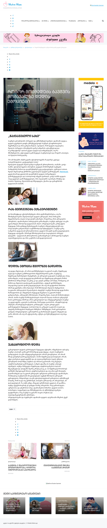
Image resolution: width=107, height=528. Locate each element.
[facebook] (13, 15)
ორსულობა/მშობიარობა (30, 21)
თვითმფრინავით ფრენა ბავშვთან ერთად (57, 466)
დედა (12, 409)
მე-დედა (44, 21)
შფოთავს (64, 172)
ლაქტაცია (72, 21)
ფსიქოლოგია (28, 47)
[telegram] (10, 70)
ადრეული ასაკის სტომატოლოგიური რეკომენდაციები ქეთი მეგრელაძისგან (95, 167)
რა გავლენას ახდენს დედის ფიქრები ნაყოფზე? (13, 507)
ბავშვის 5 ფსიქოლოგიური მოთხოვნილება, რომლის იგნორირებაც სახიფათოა (22, 467)
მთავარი (5, 47)
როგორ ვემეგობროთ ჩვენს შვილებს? (92, 508)
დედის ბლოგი (36, 504)
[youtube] (13, 18)
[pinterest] (10, 62)
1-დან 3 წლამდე (62, 500)
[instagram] (13, 21)
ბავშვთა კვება (92, 188)
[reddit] (10, 67)
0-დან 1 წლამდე (92, 161)
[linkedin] (13, 23)
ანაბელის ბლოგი (37, 509)
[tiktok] (13, 26)
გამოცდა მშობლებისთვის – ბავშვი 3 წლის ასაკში (66, 507)
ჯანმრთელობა (65, 461)
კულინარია (82, 21)
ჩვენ (90, 21)
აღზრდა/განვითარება (58, 21)
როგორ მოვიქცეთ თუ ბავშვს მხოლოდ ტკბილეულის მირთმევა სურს (95, 193)
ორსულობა (9, 500)
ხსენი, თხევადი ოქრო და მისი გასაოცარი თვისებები (91, 155)
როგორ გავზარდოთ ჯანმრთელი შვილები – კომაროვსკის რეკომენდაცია (96, 180)
